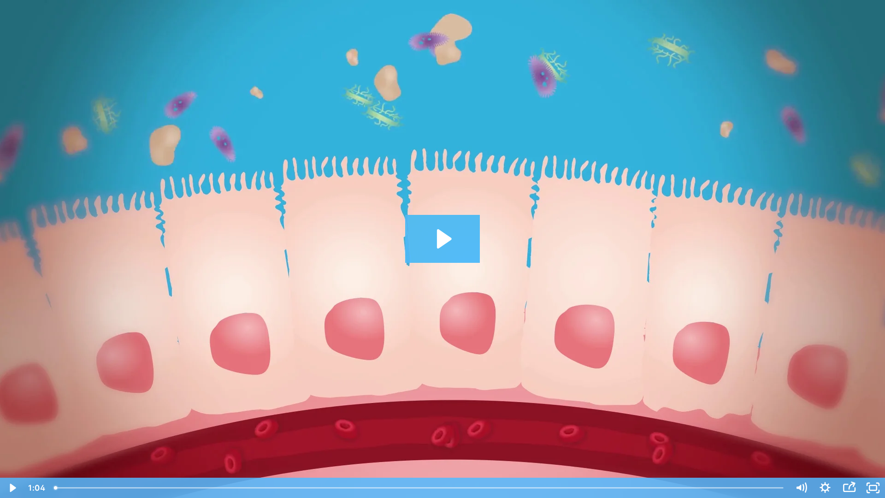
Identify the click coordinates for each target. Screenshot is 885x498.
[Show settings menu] (825, 488)
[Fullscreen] (873, 488)
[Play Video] (12, 488)
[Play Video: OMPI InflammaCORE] (442, 239)
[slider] (419, 488)
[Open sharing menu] (849, 488)
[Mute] (801, 488)
